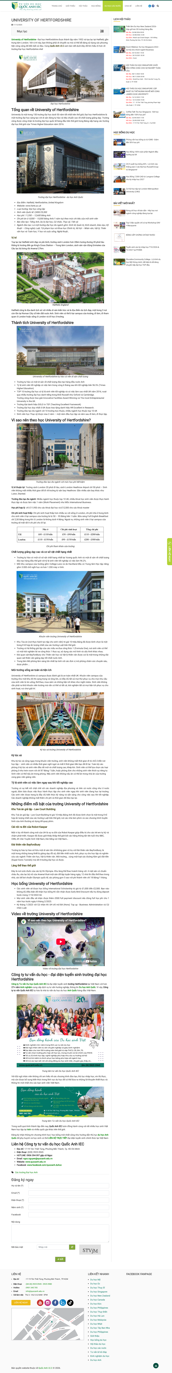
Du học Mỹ (95, 1279)
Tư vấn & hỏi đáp (98, 1352)
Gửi (61, 1259)
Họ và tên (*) (17, 1185)
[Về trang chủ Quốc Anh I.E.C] (28, 6)
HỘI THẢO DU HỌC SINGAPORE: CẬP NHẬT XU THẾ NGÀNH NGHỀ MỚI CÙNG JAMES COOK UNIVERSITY (143, 91)
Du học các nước (113, 6)
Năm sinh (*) (17, 1207)
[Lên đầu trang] (156, 1366)
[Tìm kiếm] (158, 6)
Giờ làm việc (18, 1295)
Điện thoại (17, 1284)
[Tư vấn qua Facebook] (153, 6)
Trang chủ (57, 6)
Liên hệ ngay (21, 1302)
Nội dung (15, 1222)
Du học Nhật (96, 1324)
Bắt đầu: (129, 32)
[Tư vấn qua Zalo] (149, 6)
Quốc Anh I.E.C (45, 1368)
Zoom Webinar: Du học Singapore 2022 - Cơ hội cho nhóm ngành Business (142, 48)
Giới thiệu (70, 6)
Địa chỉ (16, 1279)
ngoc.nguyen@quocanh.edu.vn (38, 1158)
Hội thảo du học (97, 1344)
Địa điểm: (129, 37)
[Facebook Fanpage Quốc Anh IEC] (55, 1303)
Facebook (16, 1214)
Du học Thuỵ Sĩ (97, 1287)
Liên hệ (138, 6)
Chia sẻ (128, 6)
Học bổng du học (98, 1340)
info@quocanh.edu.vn (35, 1291)
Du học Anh (95, 1360)
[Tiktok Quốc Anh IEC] (70, 1303)
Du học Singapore (98, 1291)
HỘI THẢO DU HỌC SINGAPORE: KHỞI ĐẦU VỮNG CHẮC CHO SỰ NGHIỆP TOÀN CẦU (143, 68)
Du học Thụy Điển (98, 1312)
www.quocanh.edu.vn (35, 1162)
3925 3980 (47, 1284)
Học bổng (96, 6)
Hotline (16, 1288)
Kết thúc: (129, 35)
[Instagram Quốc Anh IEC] (47, 1303)
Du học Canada (97, 1299)
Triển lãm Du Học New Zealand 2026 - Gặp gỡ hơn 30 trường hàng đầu (141, 27)
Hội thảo (83, 6)
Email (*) (15, 1193)
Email (15, 1291)
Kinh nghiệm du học (99, 1356)
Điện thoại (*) (17, 1200)
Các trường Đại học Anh (26, 1172)
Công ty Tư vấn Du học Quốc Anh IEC (29, 984)
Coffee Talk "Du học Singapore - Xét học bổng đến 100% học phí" (142, 113)
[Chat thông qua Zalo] (63, 1302)
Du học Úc (95, 1283)
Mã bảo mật (17, 1247)
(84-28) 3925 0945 (34, 1284)
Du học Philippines (99, 1308)
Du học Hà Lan (97, 1316)
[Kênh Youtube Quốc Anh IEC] (40, 1303)
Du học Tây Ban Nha (100, 1328)
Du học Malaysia (98, 1320)
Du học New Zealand (100, 1295)
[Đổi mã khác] (72, 1247)
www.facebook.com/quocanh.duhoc (44, 1165)
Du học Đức (95, 1303)
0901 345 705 (31, 1288)
